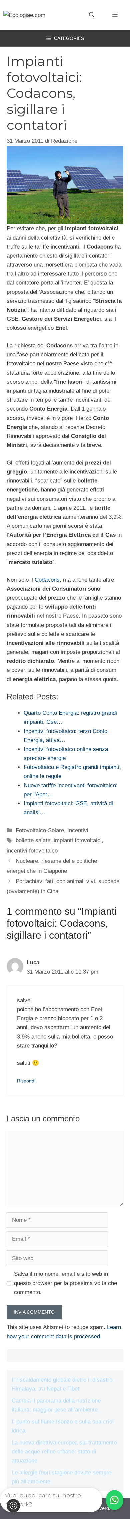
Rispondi (26, 1080)
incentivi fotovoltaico (32, 851)
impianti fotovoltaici (78, 840)
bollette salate (33, 840)
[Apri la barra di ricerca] (91, 15)
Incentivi (77, 830)
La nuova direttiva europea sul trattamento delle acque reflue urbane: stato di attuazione (64, 1451)
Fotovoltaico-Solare (40, 830)
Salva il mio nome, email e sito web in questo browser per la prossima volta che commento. (65, 1283)
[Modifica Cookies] (13, 1505)
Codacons (47, 580)
